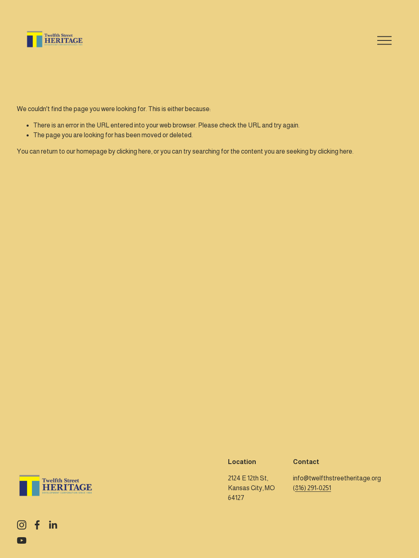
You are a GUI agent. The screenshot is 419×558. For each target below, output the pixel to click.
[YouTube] (22, 540)
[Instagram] (22, 525)
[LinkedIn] (53, 525)
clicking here (134, 151)
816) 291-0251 (313, 487)
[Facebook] (37, 525)
